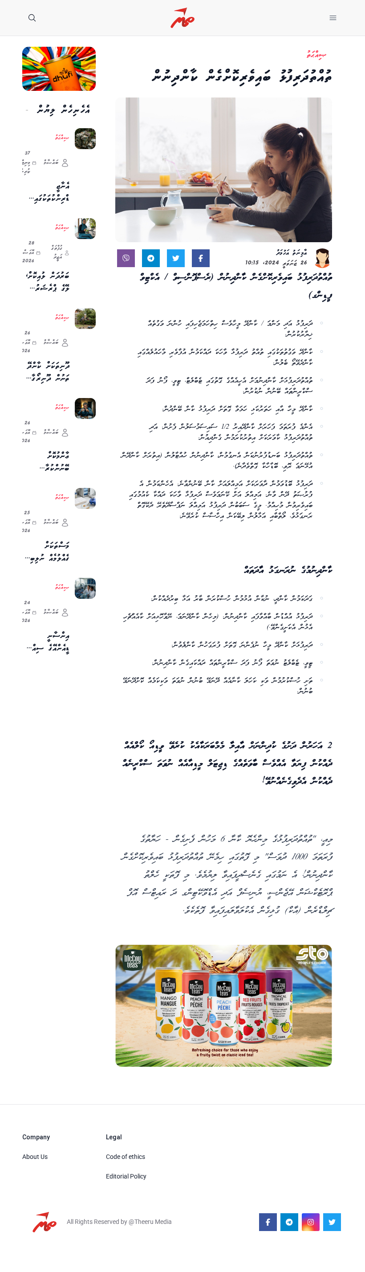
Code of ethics (125, 1156)
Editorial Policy (126, 1176)
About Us (35, 1156)
